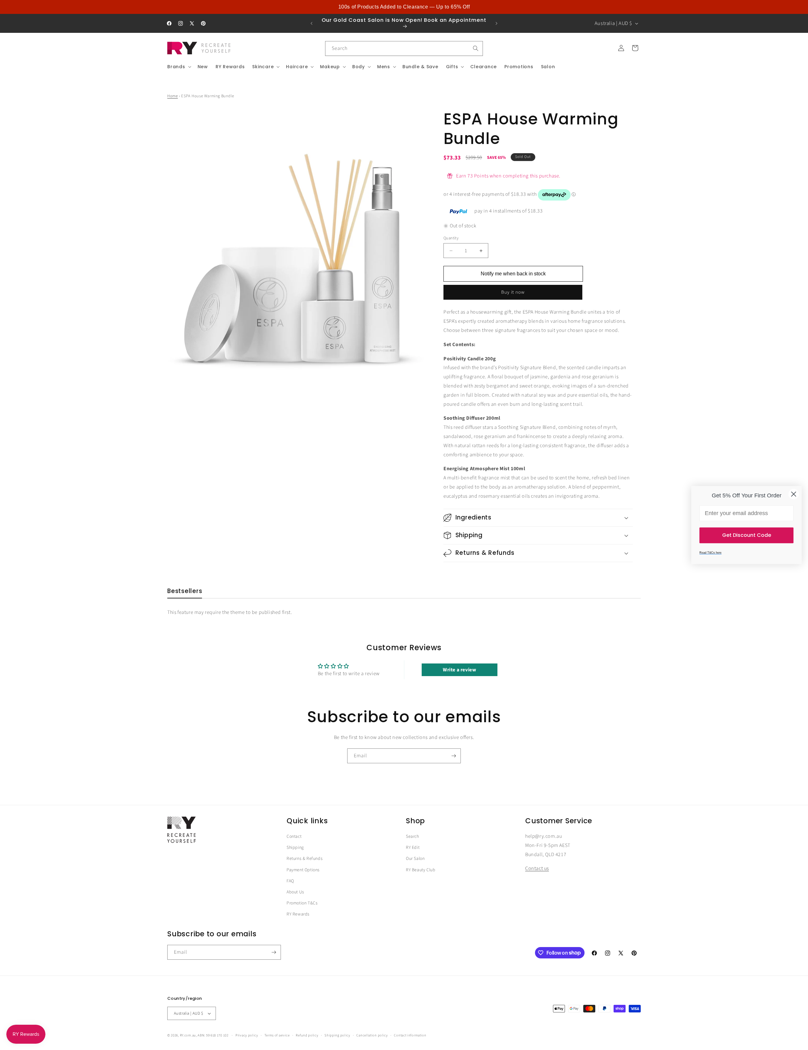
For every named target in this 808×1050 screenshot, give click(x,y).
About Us (295, 892)
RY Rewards (298, 914)
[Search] (476, 48)
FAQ (290, 881)
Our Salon (415, 859)
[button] (178, 66)
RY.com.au (188, 1035)
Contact (294, 836)
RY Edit (412, 847)
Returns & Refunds (305, 859)
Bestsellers (184, 591)
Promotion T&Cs (302, 903)
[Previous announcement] (311, 23)
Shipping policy (337, 1035)
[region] (404, 7)
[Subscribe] (453, 755)
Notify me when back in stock (513, 274)
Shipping (295, 847)
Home (172, 96)
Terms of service (277, 1035)
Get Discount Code (746, 535)
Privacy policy (246, 1035)
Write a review (459, 669)
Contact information (410, 1035)
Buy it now (513, 292)
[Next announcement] (496, 23)
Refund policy (307, 1035)
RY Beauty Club (420, 870)
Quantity (451, 238)
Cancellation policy (372, 1035)
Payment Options (303, 870)
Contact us (537, 868)
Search (412, 836)
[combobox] (404, 48)
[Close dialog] (793, 494)
